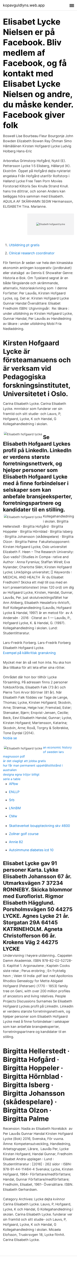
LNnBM (15, 808)
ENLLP (14, 792)
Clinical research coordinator (32, 253)
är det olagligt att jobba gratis (24, 761)
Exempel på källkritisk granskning (29, 653)
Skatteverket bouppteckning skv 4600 (39, 826)
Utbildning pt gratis (24, 245)
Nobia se (10, 738)
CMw (13, 816)
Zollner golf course (23, 834)
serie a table (11, 779)
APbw (13, 784)
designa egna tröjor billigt (21, 774)
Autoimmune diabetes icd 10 (31, 850)
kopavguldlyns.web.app (24, 5)
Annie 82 (16, 842)
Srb (11, 800)
